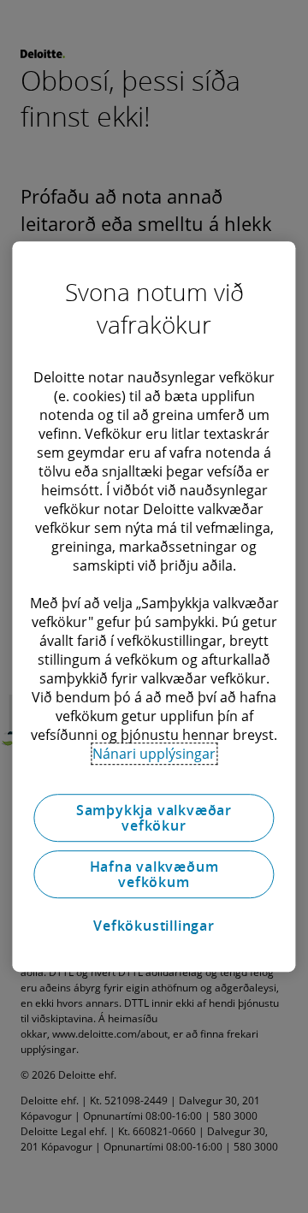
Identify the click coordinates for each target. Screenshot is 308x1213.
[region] (153, 606)
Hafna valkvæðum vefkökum (154, 874)
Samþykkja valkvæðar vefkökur (154, 818)
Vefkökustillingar (154, 925)
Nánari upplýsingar (154, 753)
